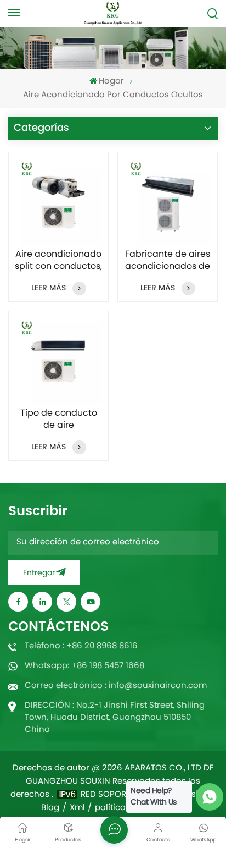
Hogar (111, 82)
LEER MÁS (48, 288)
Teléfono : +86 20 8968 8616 (81, 646)
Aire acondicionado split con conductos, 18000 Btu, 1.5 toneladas (58, 261)
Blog (50, 808)
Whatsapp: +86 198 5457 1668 (84, 666)
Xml (77, 808)
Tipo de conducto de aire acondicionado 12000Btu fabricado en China (58, 420)
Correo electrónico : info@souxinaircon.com (116, 686)
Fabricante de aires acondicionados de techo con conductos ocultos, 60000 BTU (167, 261)
